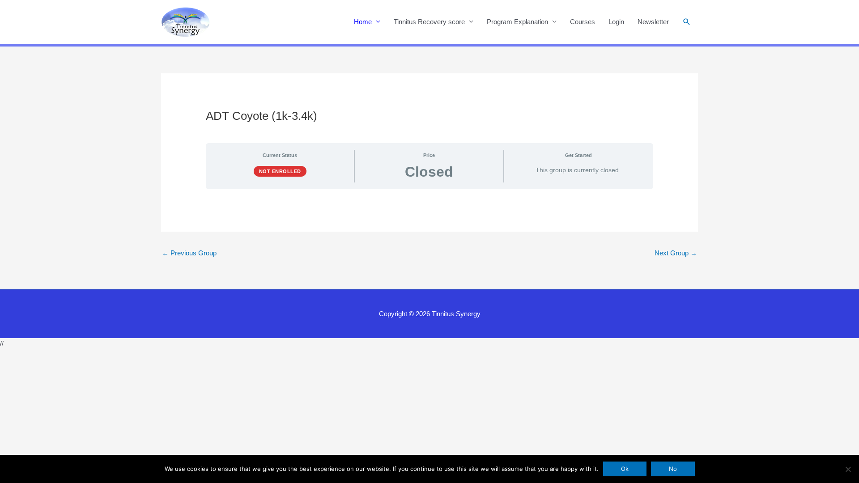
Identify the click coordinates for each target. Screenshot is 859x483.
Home (363, 21)
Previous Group (189, 253)
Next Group (676, 253)
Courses (582, 21)
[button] (686, 21)
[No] (847, 469)
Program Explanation (517, 21)
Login (616, 21)
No (673, 468)
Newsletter (653, 21)
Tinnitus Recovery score (429, 21)
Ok (625, 468)
